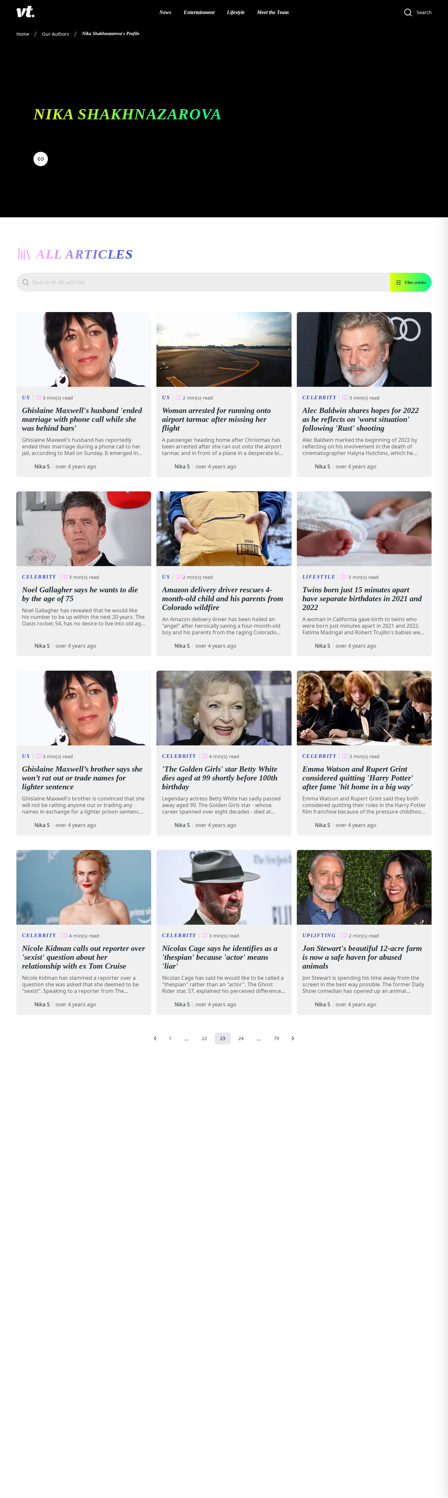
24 (241, 1038)
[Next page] (293, 1038)
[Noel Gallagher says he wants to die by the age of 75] (83, 528)
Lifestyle (236, 12)
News (165, 12)
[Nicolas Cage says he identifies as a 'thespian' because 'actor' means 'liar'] (223, 887)
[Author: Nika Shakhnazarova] (27, 466)
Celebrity (319, 397)
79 (276, 1038)
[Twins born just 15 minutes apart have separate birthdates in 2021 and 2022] (364, 528)
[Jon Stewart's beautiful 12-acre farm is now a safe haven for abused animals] (364, 887)
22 (204, 1038)
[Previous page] (155, 1038)
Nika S (42, 466)
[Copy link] (40, 159)
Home (22, 34)
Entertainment (199, 12)
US (26, 397)
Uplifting (319, 935)
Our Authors (55, 34)
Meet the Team (273, 12)
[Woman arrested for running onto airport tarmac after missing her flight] (223, 349)
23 (222, 1038)
